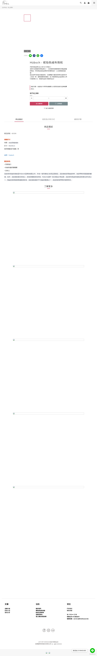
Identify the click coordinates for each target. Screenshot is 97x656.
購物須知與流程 (40, 610)
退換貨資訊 (39, 614)
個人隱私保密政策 (41, 616)
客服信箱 (69, 619)
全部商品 (4, 7)
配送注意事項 (40, 612)
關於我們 (38, 608)
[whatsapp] (37, 55)
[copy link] (41, 55)
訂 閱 (75, 614)
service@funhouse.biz (81, 619)
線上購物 (10, 7)
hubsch (11, 155)
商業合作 (69, 617)
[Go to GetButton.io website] (92, 654)
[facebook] (34, 55)
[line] (30, 55)
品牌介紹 (7, 608)
